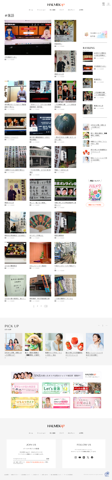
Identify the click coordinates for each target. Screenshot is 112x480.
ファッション (41, 10)
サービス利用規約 (68, 474)
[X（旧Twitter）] (88, 457)
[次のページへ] (46, 306)
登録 (47, 459)
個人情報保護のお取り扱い (38, 462)
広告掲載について (25, 474)
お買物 (81, 10)
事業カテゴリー (15, 474)
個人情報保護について (56, 474)
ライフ (61, 10)
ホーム (31, 10)
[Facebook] (92, 457)
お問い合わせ (45, 474)
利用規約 (28, 462)
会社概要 (6, 474)
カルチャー (71, 10)
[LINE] (84, 457)
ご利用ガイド (36, 474)
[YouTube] (80, 457)
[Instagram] (76, 457)
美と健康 (52, 10)
